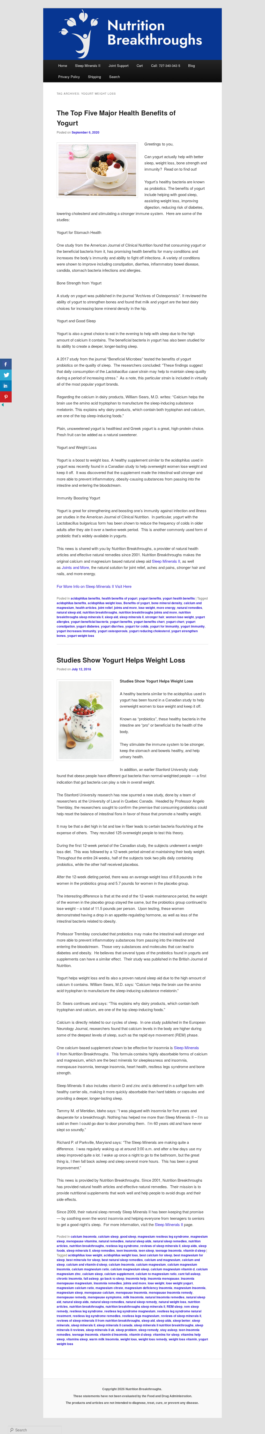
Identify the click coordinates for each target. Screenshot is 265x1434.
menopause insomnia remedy (171, 1292)
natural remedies (189, 607)
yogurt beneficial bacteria (89, 621)
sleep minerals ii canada (114, 1325)
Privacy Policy (69, 76)
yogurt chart (175, 621)
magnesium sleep (70, 1292)
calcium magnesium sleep (130, 1269)
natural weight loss (172, 1301)
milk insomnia (133, 1297)
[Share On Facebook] (6, 364)
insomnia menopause (163, 1278)
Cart (140, 65)
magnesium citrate (109, 1287)
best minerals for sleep (83, 1259)
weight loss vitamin (183, 1339)
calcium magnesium (151, 1264)
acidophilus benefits (85, 598)
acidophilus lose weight (85, 1255)
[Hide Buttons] (2, 405)
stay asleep (168, 1329)
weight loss (128, 1339)
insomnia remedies (108, 1283)
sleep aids (189, 1245)
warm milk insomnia (104, 1339)
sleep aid (111, 617)
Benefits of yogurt (136, 603)
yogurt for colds (137, 626)
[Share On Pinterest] (6, 396)
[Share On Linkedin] (6, 386)
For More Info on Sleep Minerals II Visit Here (94, 586)
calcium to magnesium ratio (156, 1273)
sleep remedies (103, 1250)
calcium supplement (119, 1273)
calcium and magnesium (162, 1259)
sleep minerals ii (132, 617)
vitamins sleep (77, 1339)
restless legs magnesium (140, 1315)
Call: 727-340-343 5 (165, 65)
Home (62, 65)
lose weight (146, 607)
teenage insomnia (169, 1250)
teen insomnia (126, 1250)
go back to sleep (112, 1278)
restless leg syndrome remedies (97, 1315)
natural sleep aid (69, 612)
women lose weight (180, 617)
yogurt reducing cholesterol (149, 631)
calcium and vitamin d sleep (86, 1264)
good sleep (128, 1236)
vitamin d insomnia (114, 1334)
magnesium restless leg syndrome (163, 1236)
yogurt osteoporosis (113, 631)
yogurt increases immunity (76, 631)
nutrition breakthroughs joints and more (148, 612)
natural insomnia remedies (165, 1297)
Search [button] (114, 76)
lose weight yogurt (179, 1283)
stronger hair (154, 617)
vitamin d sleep (194, 1250)
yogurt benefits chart (149, 621)
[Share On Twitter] (6, 375)
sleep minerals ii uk (100, 1329)
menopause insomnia (131, 1292)
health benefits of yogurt (119, 598)
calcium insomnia (84, 1236)
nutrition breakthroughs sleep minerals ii (135, 1306)
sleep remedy (148, 1329)
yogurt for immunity (164, 626)
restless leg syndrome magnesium (130, 1311)
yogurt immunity (193, 626)
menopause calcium (99, 1292)
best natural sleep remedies (122, 1259)
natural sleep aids (138, 1241)
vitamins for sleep (166, 1334)
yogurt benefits (150, 598)
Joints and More (75, 567)
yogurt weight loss (80, 635)
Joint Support (119, 65)
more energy (166, 607)
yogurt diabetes (87, 626)
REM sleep (174, 1306)
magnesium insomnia (189, 1287)
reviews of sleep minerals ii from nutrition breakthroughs (98, 1320)
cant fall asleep (189, 1273)
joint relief (105, 607)
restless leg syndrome (122, 1245)
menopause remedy (71, 1297)
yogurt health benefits (179, 598)
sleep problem (126, 1329)
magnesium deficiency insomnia (148, 1287)
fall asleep (91, 1278)
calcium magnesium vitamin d (173, 1269)
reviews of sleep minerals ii (160, 1245)
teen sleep (146, 1250)
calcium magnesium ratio (90, 1269)
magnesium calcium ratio (75, 1287)
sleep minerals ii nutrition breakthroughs (164, 1325)
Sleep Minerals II (87, 65)
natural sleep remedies (170, 1241)
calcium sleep (108, 1236)
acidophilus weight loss (105, 603)
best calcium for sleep (155, 1255)
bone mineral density (166, 603)
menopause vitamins (81, 1241)
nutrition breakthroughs (100, 612)
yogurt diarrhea (112, 626)
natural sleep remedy (141, 1301)
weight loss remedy (152, 1339)
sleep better (181, 1320)
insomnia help (136, 1278)
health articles (86, 607)
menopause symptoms (105, 1297)
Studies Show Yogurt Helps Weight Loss (121, 660)
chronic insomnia (69, 1278)
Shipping (94, 76)
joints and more (125, 607)
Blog (191, 65)
